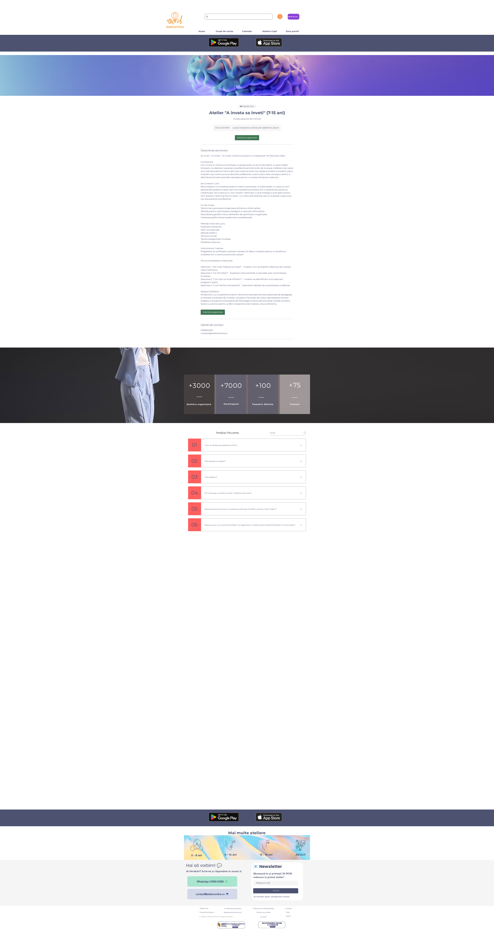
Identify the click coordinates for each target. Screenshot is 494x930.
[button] (280, 16)
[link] (247, 137)
